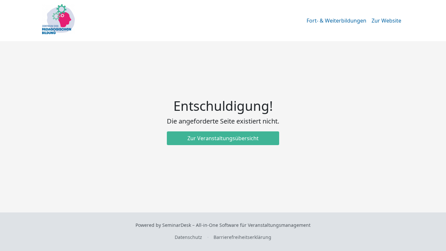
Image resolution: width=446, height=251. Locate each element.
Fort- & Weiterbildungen (336, 20)
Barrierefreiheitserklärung (242, 237)
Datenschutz (188, 237)
